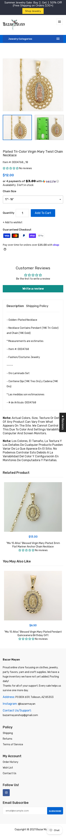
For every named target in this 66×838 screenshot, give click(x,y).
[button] (11, 168)
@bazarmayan (26, 703)
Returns (7, 738)
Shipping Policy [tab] (37, 306)
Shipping (8, 733)
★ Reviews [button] (63, 422)
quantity (8, 212)
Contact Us (9, 773)
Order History (10, 762)
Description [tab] (15, 306)
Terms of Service (13, 744)
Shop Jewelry (33, 11)
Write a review (33, 288)
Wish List (8, 767)
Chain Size (9, 191)
